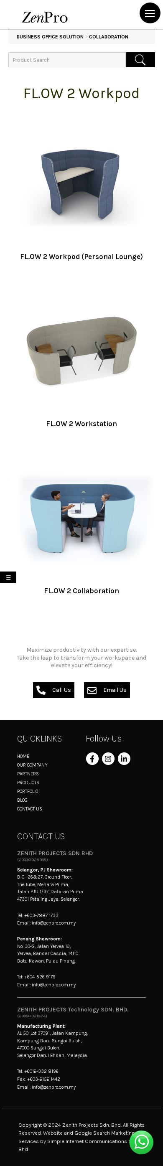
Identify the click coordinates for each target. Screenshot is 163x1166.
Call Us (61, 690)
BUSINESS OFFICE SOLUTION (50, 37)
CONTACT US (29, 809)
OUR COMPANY (32, 765)
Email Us (115, 690)
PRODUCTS (28, 782)
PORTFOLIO (27, 791)
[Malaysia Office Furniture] (45, 22)
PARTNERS (28, 774)
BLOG (22, 800)
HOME (23, 756)
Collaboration (108, 37)
